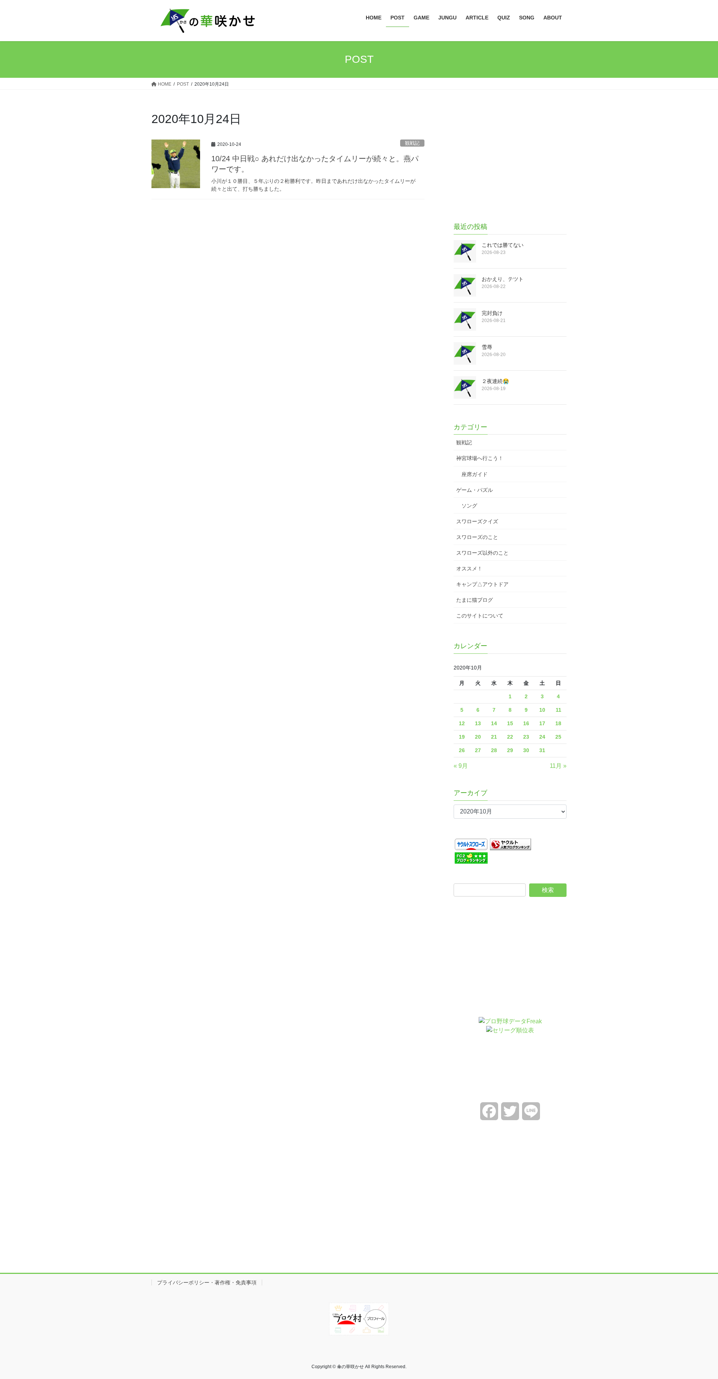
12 (462, 723)
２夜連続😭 (495, 381)
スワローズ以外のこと (482, 553)
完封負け (492, 313)
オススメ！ (469, 568)
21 (494, 737)
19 (462, 737)
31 (542, 750)
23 (526, 737)
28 (494, 750)
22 (510, 737)
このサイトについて (479, 616)
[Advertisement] (510, 157)
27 (478, 750)
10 (542, 710)
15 (510, 723)
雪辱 (487, 347)
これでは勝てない (503, 245)
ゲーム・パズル (474, 490)
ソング (469, 506)
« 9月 (461, 766)
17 (542, 723)
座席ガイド (474, 474)
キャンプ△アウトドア (482, 584)
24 (542, 737)
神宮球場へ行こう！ (479, 458)
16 (526, 723)
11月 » (558, 766)
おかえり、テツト (503, 279)
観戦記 (412, 143)
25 (558, 737)
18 (558, 723)
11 (558, 710)
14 (494, 723)
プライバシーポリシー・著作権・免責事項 (207, 1282)
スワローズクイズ (477, 521)
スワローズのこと (477, 537)
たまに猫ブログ (474, 600)
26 (462, 750)
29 (510, 750)
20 (478, 737)
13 (478, 723)
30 (526, 750)
